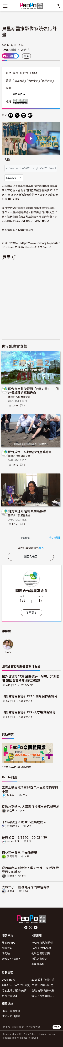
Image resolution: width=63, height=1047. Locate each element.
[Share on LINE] (23, 115)
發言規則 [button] (54, 537)
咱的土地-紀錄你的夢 (14, 990)
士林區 (33, 73)
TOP (56, 1027)
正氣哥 (11, 890)
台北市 (24, 73)
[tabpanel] (31, 548)
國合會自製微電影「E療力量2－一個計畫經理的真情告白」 (33, 390)
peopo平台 (13, 841)
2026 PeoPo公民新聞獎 (16, 985)
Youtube (36, 927)
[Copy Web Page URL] (30, 115)
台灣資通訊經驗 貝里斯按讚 (27, 511)
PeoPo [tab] (25, 537)
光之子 (11, 810)
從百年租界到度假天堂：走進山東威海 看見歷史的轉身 (30, 870)
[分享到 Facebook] (10, 115)
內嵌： (8, 159)
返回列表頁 (30, 556)
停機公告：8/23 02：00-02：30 (24, 837)
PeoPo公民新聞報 (42, 942)
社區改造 (19, 80)
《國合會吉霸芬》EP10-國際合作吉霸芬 (29, 696)
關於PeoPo (8, 942)
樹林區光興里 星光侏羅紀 (19, 852)
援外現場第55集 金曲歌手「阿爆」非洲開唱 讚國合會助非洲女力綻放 (30, 678)
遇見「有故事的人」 (43, 996)
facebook (26, 927)
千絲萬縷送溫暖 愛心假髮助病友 (24, 822)
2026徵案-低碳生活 (43, 979)
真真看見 (12, 856)
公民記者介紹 (39, 958)
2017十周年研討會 (42, 985)
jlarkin (8, 652)
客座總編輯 (38, 964)
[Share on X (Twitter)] (17, 115)
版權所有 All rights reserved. (21, 101)
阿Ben (10, 875)
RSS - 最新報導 (11, 1011)
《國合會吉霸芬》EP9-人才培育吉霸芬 (29, 712)
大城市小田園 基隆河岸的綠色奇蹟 (25, 887)
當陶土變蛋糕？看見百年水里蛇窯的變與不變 (30, 789)
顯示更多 (18, 94)
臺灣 (16, 73)
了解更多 (31, 612)
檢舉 (26, 56)
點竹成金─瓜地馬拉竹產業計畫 (30, 452)
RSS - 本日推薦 (11, 1016)
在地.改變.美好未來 (43, 990)
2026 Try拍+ (9, 979)
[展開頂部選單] (58, 6)
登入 (41, 548)
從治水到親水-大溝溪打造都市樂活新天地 (30, 806)
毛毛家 (11, 795)
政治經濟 (47, 80)
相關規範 (7, 948)
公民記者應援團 (41, 953)
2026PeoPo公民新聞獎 (17, 767)
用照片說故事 (10, 996)
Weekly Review (11, 958)
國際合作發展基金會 (19, 397)
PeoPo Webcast (41, 948)
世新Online (13, 825)
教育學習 (33, 80)
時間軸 (6, 953)
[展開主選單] (5, 6)
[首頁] (31, 6)
